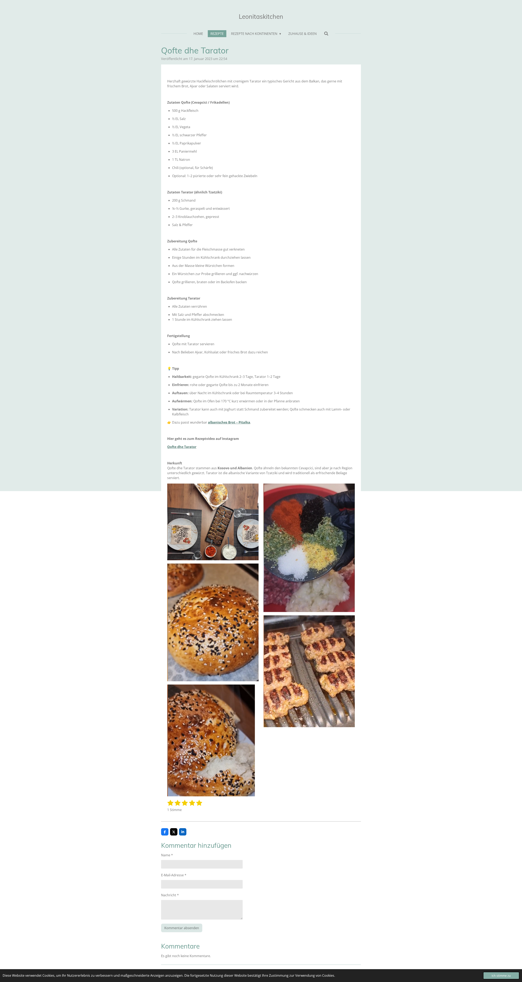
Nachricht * (170, 895)
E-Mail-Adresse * (173, 875)
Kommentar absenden (181, 928)
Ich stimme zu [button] (501, 976)
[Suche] (326, 33)
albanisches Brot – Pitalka (229, 422)
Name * (167, 855)
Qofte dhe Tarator (181, 447)
